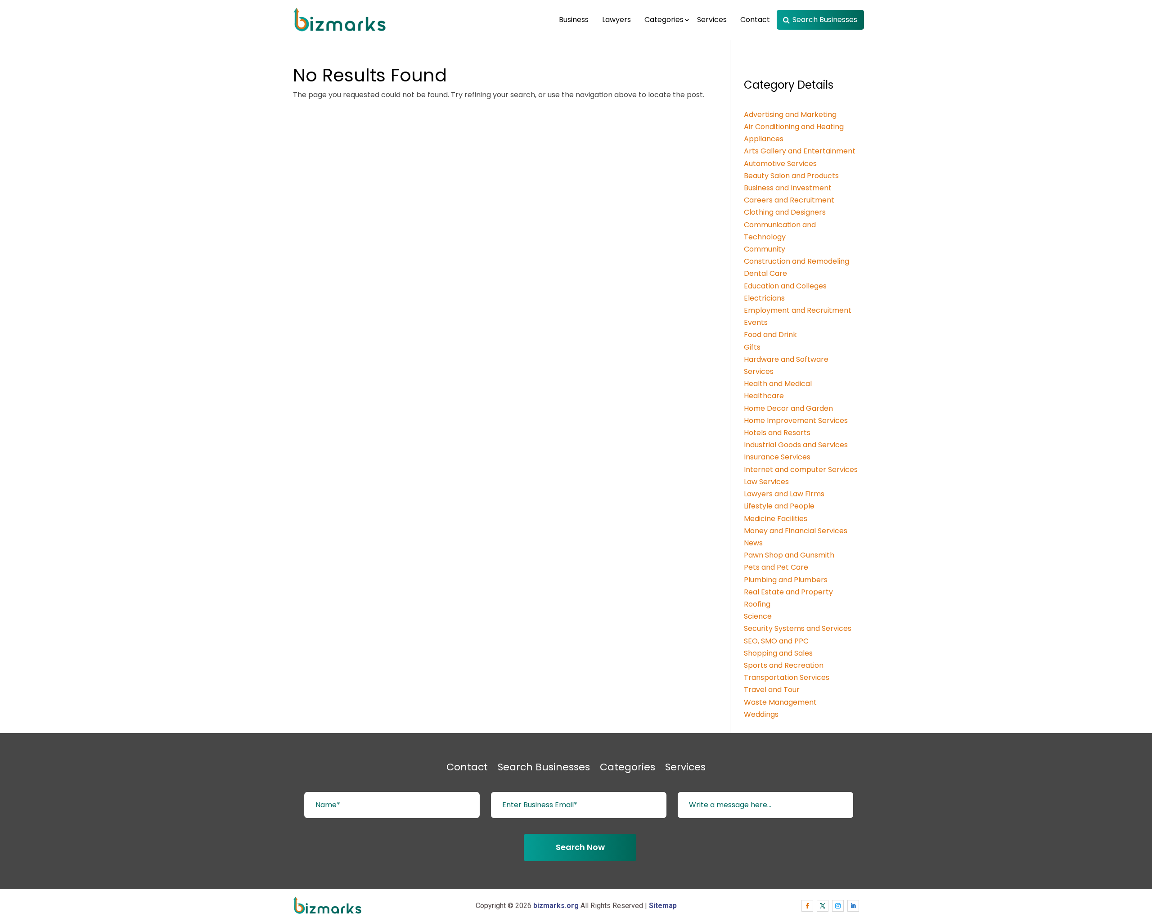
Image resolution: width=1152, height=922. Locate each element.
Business (574, 19)
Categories (664, 19)
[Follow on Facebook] (807, 906)
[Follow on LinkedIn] (853, 906)
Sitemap (663, 905)
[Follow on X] (822, 906)
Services (712, 19)
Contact (755, 19)
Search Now (580, 847)
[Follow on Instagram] (838, 906)
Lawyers (616, 19)
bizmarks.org (556, 905)
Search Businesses (824, 19)
